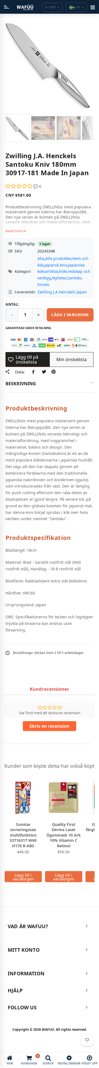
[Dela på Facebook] (34, 372)
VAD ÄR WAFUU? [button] (28, 926)
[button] (19, 186)
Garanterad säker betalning (28, 328)
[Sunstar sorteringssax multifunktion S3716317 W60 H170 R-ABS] (23, 798)
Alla (40, 258)
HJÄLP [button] (15, 990)
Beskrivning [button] (21, 384)
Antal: (12, 304)
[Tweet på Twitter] (44, 372)
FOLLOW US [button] (22, 1007)
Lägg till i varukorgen (23, 877)
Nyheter (59, 278)
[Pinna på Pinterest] (53, 372)
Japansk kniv (56, 265)
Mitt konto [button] (24, 950)
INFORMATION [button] (26, 973)
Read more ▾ (16, 230)
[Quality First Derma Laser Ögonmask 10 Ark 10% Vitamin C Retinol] (63, 798)
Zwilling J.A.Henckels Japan (62, 291)
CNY (50, 7)
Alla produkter (58, 258)
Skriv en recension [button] (49, 726)
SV (78, 7)
